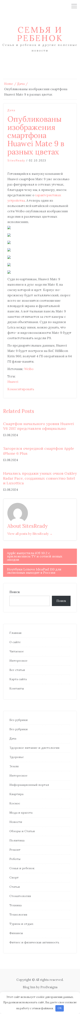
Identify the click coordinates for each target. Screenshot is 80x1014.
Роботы (15, 859)
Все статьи (17, 670)
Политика (16, 840)
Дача (11, 110)
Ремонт (15, 850)
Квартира (16, 794)
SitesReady (16, 160)
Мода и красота (20, 812)
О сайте (15, 642)
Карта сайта (18, 679)
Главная (15, 633)
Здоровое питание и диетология (34, 748)
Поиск (14, 592)
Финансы (16, 933)
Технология (18, 914)
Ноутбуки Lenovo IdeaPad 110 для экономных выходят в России (34, 571)
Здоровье (16, 757)
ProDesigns (48, 987)
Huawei (12, 382)
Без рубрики (18, 720)
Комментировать (20, 389)
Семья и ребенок (40, 34)
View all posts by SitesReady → (30, 534)
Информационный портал (29, 785)
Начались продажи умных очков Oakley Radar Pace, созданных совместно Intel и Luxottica (40, 478)
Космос (14, 803)
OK (60, 1008)
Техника (15, 905)
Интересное (18, 660)
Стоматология (20, 896)
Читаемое (16, 651)
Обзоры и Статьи (22, 831)
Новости (15, 822)
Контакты (16, 688)
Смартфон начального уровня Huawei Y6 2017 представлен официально (38, 426)
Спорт (14, 877)
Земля (14, 766)
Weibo (28, 369)
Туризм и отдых (21, 924)
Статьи (14, 887)
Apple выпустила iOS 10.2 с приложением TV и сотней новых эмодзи (34, 556)
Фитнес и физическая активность (34, 942)
